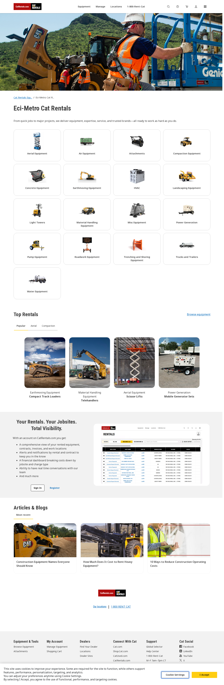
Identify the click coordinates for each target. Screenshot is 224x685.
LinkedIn (187, 651)
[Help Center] (177, 7)
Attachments (21, 651)
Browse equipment (198, 314)
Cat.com (117, 646)
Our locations (99, 606)
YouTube (188, 655)
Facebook (188, 646)
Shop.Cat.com (120, 651)
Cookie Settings (175, 674)
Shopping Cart (54, 651)
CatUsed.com (120, 655)
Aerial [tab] (34, 325)
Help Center (152, 651)
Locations (85, 651)
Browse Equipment (24, 646)
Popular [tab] (21, 325)
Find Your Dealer (88, 646)
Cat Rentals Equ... (23, 97)
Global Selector (154, 646)
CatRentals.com (121, 660)
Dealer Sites (86, 655)
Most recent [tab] (23, 514)
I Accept (204, 674)
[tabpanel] (112, 369)
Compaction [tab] (48, 325)
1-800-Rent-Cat (154, 655)
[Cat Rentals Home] (27, 7)
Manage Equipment (57, 646)
